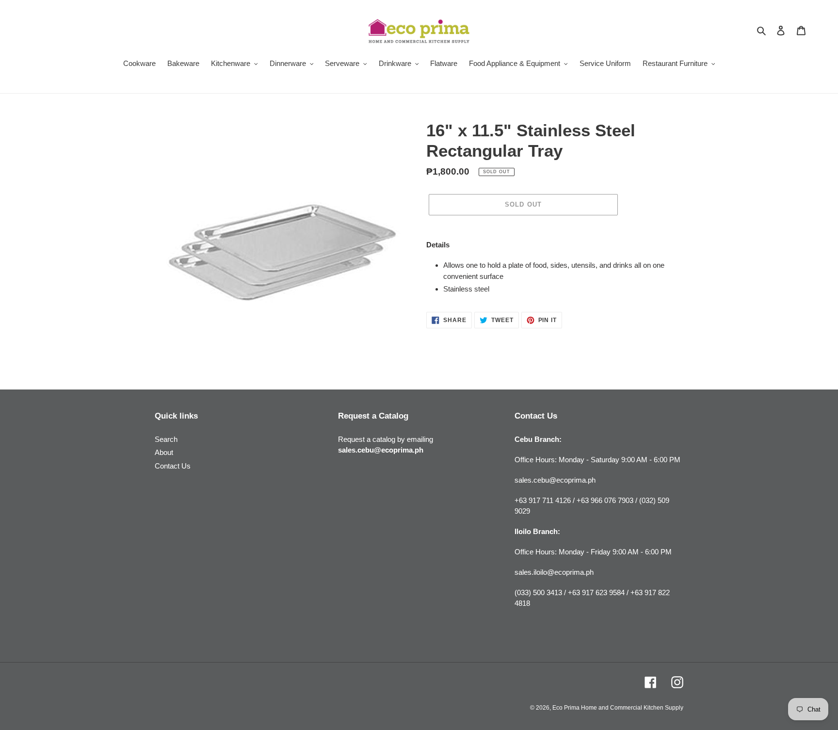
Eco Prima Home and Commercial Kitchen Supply (617, 707)
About (164, 452)
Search (166, 439)
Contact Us (173, 466)
